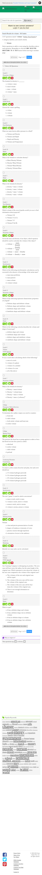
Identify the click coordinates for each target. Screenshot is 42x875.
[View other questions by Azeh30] (6, 546)
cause (25, 724)
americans (23, 721)
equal (26, 733)
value (13, 769)
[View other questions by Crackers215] (6, 181)
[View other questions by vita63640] (6, 383)
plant (35, 749)
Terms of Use (17, 855)
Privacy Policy (17, 853)
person (22, 748)
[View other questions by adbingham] (6, 410)
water (24, 769)
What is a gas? (6, 607)
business (20, 724)
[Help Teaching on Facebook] (5, 854)
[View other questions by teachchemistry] (6, 295)
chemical (21, 727)
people (7, 748)
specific (4, 763)
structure (21, 763)
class (35, 727)
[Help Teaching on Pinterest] (5, 864)
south (33, 761)
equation (31, 733)
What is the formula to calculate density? (15, 157)
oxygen (31, 746)
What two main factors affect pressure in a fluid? (17, 131)
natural (11, 746)
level (34, 741)
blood (15, 724)
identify (5, 741)
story (16, 763)
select (13, 758)
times (31, 767)
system (12, 766)
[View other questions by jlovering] (6, 128)
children (26, 727)
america (8, 721)
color (3, 730)
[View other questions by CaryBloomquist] (6, 604)
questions (26, 754)
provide (8, 755)
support (34, 764)
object (20, 746)
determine (35, 730)
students (26, 764)
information (19, 740)
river (3, 758)
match (21, 743)
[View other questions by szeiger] (6, 104)
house (26, 738)
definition (23, 730)
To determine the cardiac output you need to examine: (19, 413)
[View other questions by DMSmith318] (6, 78)
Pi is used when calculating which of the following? (19, 357)
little (8, 744)
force (16, 735)
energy (19, 732)
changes (16, 727)
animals (5, 724)
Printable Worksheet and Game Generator (24, 3)
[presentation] (13, 244)
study (30, 764)
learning (29, 741)
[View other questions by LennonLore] (6, 154)
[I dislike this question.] (12, 78)
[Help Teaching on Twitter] (5, 859)
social (23, 761)
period (14, 749)
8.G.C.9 (9, 351)
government (11, 738)
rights (36, 755)
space (36, 761)
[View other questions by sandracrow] (6, 207)
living (12, 744)
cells (29, 724)
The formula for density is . (13, 81)
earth (10, 732)
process (32, 752)
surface (4, 767)
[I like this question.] (9, 78)
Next (28, 57)
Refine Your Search (29, 37)
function (21, 735)
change (8, 726)
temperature (25, 767)
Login (15, 28)
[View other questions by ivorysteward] (6, 464)
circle (31, 727)
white (30, 770)
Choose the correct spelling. (11, 107)
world (6, 772)
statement (9, 764)
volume (17, 770)
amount (29, 721)
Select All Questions (11, 66)
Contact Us (16, 872)
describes (30, 730)
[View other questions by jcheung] (6, 267)
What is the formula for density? (12, 184)
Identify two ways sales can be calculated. (15, 549)
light (4, 744)
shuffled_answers (11, 760)
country (16, 729)
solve (27, 760)
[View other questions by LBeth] (6, 235)
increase (11, 741)
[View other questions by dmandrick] (6, 519)
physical (30, 749)
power (10, 751)
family (10, 735)
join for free (24, 28)
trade (37, 767)
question (14, 755)
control (9, 730)
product (4, 755)
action (3, 721)
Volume (9, 43)
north (15, 746)
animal (35, 721)
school (8, 758)
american (15, 721)
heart (23, 738)
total (34, 767)
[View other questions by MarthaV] (6, 493)
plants (4, 752)
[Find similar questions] (4, 78)
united (6, 769)
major (16, 744)
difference (4, 733)
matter (25, 744)
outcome (28, 746)
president (18, 752)
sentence (22, 757)
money (32, 743)
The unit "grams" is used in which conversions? (17, 496)
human (31, 738)
